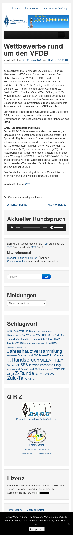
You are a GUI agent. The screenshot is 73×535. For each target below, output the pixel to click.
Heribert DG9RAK (58, 60)
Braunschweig (14, 335)
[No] (68, 524)
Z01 (37, 374)
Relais (60, 355)
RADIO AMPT (36, 448)
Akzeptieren (36, 529)
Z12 (42, 374)
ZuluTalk (32, 378)
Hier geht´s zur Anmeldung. (22, 258)
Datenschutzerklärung (54, 8)
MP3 (33, 247)
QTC (27, 184)
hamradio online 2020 (34, 343)
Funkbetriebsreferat (42, 339)
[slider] (59, 227)
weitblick (59, 369)
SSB (24, 364)
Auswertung (21, 331)
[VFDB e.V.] (36, 21)
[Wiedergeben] (11, 227)
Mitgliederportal (35, 510)
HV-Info (51, 342)
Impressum (31, 8)
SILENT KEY (51, 360)
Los (46, 276)
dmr (15, 339)
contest (46, 334)
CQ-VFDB (58, 335)
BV (23, 334)
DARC (10, 339)
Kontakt (16, 8)
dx (19, 339)
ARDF (10, 331)
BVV (38, 335)
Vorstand (29, 369)
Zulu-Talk (17, 377)
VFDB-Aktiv (12, 369)
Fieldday (26, 339)
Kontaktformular (16, 261)
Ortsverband (25, 355)
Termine (34, 365)
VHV (20, 369)
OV (36, 355)
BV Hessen (30, 335)
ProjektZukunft (47, 355)
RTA (9, 361)
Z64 (52, 374)
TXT (9, 247)
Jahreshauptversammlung (34, 350)
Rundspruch (25, 359)
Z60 (47, 374)
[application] (36, 227)
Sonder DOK (13, 365)
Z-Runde (24, 372)
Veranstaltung (50, 364)
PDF (45, 243)
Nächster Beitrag (58, 204)
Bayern (32, 331)
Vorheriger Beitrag (15, 204)
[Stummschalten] (51, 227)
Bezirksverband (44, 331)
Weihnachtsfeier (44, 369)
